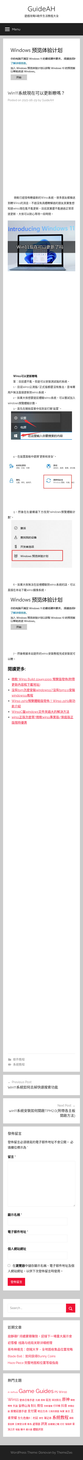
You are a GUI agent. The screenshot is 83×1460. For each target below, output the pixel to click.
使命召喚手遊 (27, 1400)
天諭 (15, 1405)
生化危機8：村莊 (28, 1418)
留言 (12, 1157)
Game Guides (36, 1391)
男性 (41, 1418)
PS (56, 1392)
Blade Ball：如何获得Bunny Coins (32, 1356)
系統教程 (19, 1064)
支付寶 (32, 1411)
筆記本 (48, 1418)
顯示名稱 (15, 1215)
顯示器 (29, 1429)
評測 (44, 1424)
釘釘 (62, 1424)
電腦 (17, 1429)
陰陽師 (68, 1424)
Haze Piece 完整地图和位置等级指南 (33, 1363)
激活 (67, 1411)
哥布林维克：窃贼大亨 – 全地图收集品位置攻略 (40, 1349)
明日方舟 (43, 1411)
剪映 (43, 1400)
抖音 (64, 1405)
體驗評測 (38, 1429)
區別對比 (56, 1400)
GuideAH (41, 8)
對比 (33, 1405)
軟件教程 (19, 1059)
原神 (66, 1399)
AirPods (14, 1392)
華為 (29, 1424)
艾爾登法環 (20, 1424)
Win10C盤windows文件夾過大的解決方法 (40, 712)
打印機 (56, 1405)
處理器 (36, 1424)
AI (9, 1392)
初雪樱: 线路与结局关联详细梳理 (30, 1343)
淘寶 (62, 1411)
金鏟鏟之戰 (53, 1424)
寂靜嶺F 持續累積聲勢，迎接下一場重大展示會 (40, 1336)
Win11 (13, 1399)
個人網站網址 (17, 1249)
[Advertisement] (41, 149)
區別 (48, 1399)
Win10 (63, 1392)
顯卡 (22, 1429)
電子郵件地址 (18, 1232)
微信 (40, 1405)
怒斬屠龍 (48, 1406)
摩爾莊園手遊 (19, 1411)
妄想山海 (24, 1405)
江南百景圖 (53, 1411)
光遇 (37, 1400)
